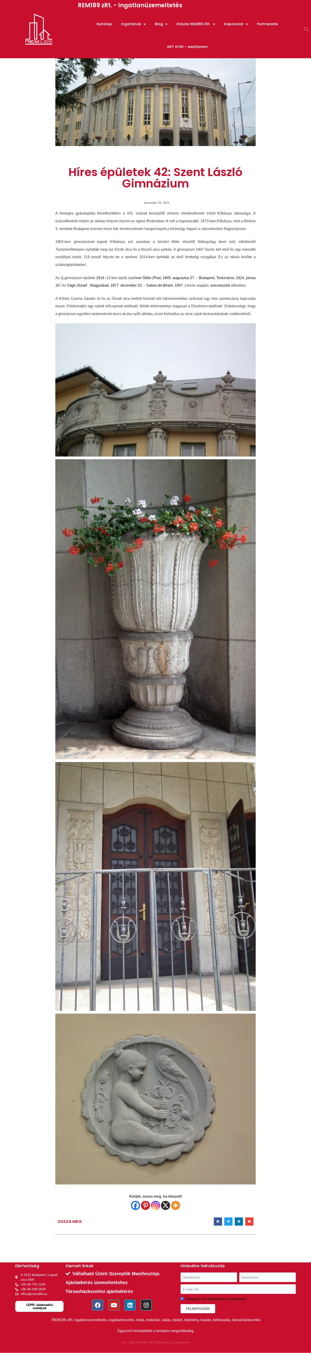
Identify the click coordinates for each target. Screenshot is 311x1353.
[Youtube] (114, 1305)
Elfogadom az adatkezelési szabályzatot (216, 1299)
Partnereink (267, 24)
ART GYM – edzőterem (187, 46)
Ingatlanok (131, 24)
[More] (175, 1205)
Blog (159, 24)
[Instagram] (155, 1205)
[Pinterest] (145, 1205)
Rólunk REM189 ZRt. (194, 24)
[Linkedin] (130, 1305)
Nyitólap (104, 24)
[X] (165, 1205)
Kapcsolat (233, 24)
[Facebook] (135, 1205)
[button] (306, 29)
